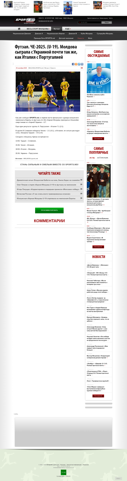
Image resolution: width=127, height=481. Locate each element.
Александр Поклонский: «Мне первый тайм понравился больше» (97, 348)
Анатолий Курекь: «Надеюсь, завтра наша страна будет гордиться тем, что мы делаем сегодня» (21, 6)
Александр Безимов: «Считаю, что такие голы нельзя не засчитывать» (97, 123)
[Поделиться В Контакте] (82, 64)
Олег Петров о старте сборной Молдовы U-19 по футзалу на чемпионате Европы (46, 185)
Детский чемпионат (66, 38)
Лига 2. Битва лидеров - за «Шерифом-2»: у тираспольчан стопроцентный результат (97, 300)
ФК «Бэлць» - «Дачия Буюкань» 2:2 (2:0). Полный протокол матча (98, 220)
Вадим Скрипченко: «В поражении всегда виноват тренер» (96, 239)
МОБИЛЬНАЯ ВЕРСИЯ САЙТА (46, 21)
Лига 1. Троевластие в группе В (98, 381)
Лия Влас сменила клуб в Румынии (95, 95)
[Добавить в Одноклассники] (76, 64)
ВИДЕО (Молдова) (68, 18)
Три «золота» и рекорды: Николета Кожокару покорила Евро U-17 (97, 104)
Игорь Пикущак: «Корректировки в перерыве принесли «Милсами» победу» (48, 189)
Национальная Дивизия (22, 33)
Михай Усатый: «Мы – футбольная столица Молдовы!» (98, 211)
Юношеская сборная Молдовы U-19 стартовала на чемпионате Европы (46, 198)
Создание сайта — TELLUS (63, 476)
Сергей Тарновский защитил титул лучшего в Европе (81, 4)
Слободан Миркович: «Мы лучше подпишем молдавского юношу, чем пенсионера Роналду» (98, 230)
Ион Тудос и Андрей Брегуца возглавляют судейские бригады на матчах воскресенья (98, 309)
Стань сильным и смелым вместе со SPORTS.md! (49, 164)
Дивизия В (73, 33)
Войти (111, 18)
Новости (81, 38)
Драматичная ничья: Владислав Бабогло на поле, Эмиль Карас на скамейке (48, 180)
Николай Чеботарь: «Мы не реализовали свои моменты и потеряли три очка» (97, 282)
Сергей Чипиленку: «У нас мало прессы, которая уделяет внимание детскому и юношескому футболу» (98, 202)
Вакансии (86, 464)
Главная (19, 29)
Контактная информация (74, 464)
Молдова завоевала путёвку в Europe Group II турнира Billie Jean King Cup (111, 5)
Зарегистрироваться (93, 18)
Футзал (57, 28)
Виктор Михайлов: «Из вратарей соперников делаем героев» (98, 357)
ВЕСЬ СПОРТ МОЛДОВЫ (38, 28)
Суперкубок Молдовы (105, 33)
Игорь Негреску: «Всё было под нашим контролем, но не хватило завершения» (98, 114)
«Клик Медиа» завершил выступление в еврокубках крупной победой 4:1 (96, 388)
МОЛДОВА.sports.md (53, 464)
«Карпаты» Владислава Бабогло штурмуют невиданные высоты (98, 132)
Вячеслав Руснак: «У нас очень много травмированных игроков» (43, 194)
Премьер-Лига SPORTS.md (44, 38)
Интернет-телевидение (30, 23)
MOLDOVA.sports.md (31, 158)
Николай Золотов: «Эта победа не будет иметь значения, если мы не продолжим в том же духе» (98, 338)
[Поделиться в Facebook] (73, 64)
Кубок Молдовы (87, 33)
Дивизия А (39, 33)
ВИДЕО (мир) (58, 18)
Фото (90, 38)
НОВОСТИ (41, 18)
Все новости (98, 138)
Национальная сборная (56, 33)
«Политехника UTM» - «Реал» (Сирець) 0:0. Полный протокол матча (98, 373)
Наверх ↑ (118, 478)
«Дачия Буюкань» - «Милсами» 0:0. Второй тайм (97, 266)
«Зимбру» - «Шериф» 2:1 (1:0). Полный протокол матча (97, 364)
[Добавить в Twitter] (79, 64)
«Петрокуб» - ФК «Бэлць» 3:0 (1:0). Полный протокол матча (98, 274)
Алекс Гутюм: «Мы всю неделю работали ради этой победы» (98, 291)
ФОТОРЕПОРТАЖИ (49, 18)
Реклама (62, 464)
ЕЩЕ (67, 28)
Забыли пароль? (104, 18)
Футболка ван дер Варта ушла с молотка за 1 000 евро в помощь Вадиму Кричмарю (51, 5)
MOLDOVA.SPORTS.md (35, 68)
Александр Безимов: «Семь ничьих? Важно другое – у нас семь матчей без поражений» (98, 329)
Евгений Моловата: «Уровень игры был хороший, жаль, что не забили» (98, 319)
